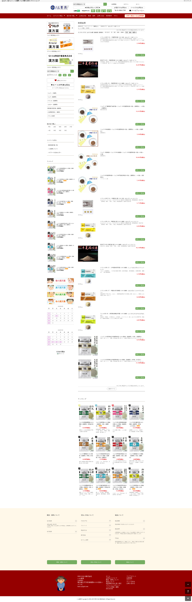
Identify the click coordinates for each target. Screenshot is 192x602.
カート (138, 4)
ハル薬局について (53, 148)
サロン (116, 16)
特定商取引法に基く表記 (113, 583)
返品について (130, 562)
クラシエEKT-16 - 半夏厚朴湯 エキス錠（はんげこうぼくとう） (119, 37)
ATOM (111, 588)
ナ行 (71, 126)
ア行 (49, 126)
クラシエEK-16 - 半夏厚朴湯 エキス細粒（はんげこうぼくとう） (119, 83)
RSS (107, 588)
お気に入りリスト (61, 80)
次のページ (112, 388)
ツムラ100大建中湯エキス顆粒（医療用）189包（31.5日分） (136, 424)
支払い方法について (96, 562)
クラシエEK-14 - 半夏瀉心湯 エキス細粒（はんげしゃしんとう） (119, 221)
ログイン (126, 4)
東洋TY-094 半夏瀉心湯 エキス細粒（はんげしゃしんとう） (118, 244)
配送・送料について (62, 562)
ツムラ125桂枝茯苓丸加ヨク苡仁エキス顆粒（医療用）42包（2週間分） (103, 455)
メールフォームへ (137, 10)
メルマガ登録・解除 (112, 587)
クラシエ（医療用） (53, 100)
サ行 (60, 126)
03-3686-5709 (121, 10)
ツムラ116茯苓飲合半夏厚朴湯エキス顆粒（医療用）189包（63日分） (121, 359)
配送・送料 (91, 16)
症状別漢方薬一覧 (53, 145)
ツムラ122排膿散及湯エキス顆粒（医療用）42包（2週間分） (86, 487)
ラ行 (65, 130)
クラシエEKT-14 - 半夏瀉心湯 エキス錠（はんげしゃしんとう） (119, 198)
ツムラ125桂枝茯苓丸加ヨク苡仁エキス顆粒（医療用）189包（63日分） (119, 487)
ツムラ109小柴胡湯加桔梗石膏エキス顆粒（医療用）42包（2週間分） (120, 424)
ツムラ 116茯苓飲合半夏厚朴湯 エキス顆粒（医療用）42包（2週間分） (121, 336)
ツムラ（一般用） (52, 93)
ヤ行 (60, 130)
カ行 (54, 126)
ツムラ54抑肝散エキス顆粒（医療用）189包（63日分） (136, 487)
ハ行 (49, 130)
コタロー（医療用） (53, 104)
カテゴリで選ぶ (58, 16)
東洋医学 (109, 16)
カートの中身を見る (61, 85)
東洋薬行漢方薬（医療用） (55, 108)
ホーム (49, 16)
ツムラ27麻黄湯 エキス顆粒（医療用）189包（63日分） (86, 455)
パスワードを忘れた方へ (54, 152)
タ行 (65, 126)
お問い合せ (100, 16)
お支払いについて (111, 578)
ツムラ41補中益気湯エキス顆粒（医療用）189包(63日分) (103, 487)
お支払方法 (82, 16)
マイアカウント (131, 576)
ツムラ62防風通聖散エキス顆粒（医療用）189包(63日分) (86, 424)
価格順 (96, 32)
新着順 (101, 32)
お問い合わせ (130, 583)
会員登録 (114, 4)
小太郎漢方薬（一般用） (54, 112)
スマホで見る (60, 351)
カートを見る (130, 581)
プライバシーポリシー (113, 585)
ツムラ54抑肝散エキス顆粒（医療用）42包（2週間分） (103, 424)
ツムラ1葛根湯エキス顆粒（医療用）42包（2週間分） (136, 455)
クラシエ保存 (51, 116)
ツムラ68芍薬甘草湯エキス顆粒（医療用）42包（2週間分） (120, 455)
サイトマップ (187, 1)
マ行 (54, 130)
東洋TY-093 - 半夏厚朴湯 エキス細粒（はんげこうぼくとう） (118, 60)
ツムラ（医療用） (52, 97)
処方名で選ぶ (71, 16)
